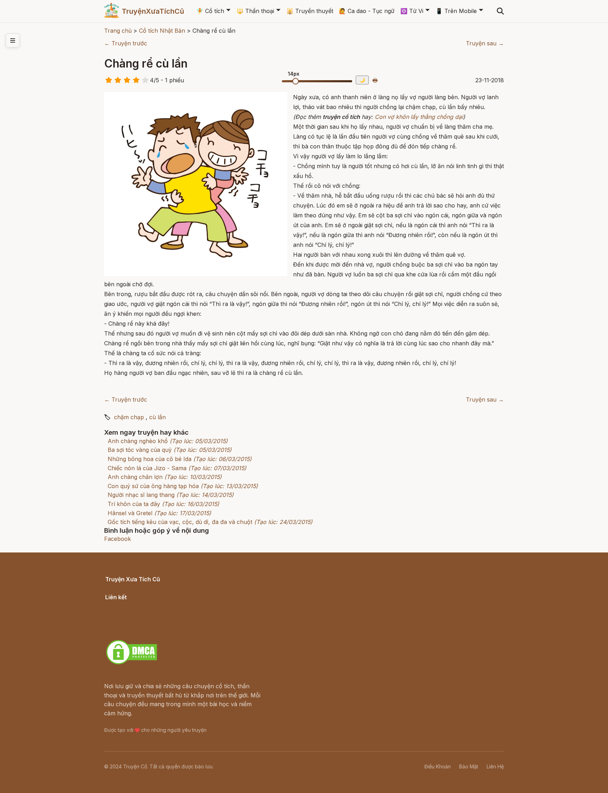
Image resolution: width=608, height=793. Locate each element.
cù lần (157, 417)
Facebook (117, 538)
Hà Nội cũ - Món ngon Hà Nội (145, 614)
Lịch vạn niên (123, 604)
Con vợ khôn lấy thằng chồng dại (419, 116)
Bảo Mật (468, 766)
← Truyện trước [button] (125, 43)
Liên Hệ (495, 766)
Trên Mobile (456, 10)
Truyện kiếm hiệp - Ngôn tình (144, 623)
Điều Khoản (437, 766)
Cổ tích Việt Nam (127, 587)
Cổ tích (210, 10)
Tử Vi (411, 10)
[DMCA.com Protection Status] (131, 663)
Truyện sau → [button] (485, 43)
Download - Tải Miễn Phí (138, 631)
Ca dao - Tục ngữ (366, 10)
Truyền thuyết (309, 10)
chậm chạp (129, 417)
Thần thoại (255, 10)
